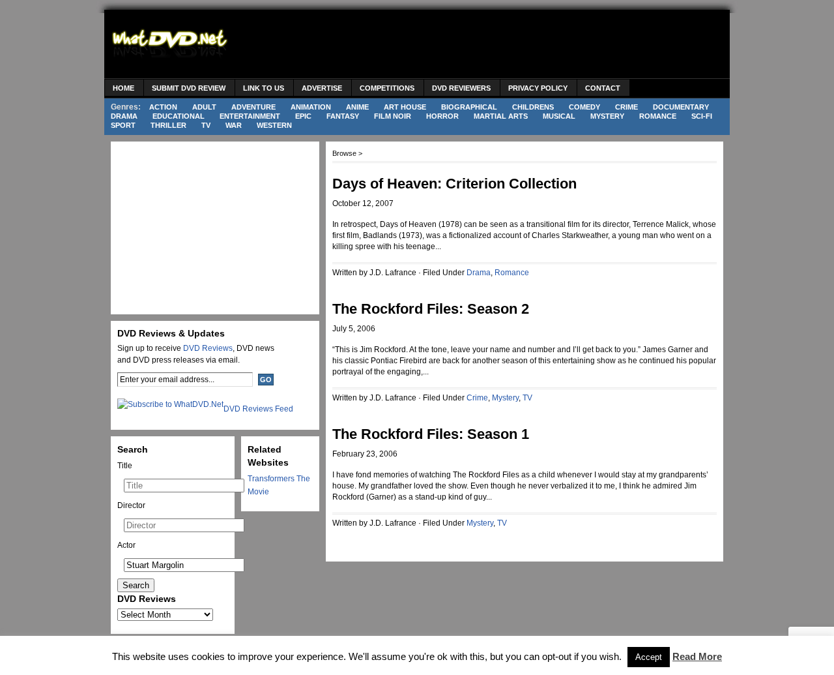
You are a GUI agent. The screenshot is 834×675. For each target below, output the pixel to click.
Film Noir (392, 116)
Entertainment (250, 116)
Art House (405, 107)
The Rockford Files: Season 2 (430, 309)
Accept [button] (648, 657)
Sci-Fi (701, 116)
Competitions (387, 88)
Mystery (607, 116)
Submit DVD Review (188, 88)
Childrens (533, 107)
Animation (311, 107)
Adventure (253, 107)
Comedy (584, 107)
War (233, 125)
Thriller (168, 125)
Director (131, 505)
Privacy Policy (538, 88)
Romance (657, 116)
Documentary (681, 107)
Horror (442, 116)
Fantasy (342, 116)
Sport (123, 125)
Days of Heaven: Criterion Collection (454, 183)
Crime (626, 107)
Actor (126, 545)
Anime (357, 107)
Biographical (469, 107)
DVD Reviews (208, 348)
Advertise (322, 88)
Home (123, 88)
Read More (697, 656)
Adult (204, 107)
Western (274, 125)
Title (124, 465)
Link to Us (263, 88)
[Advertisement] (486, 45)
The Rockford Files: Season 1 (430, 434)
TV (205, 125)
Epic (303, 116)
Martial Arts (501, 116)
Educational (178, 116)
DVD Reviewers (461, 88)
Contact (602, 88)
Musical (559, 116)
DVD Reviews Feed (258, 408)
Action (163, 107)
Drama (124, 116)
